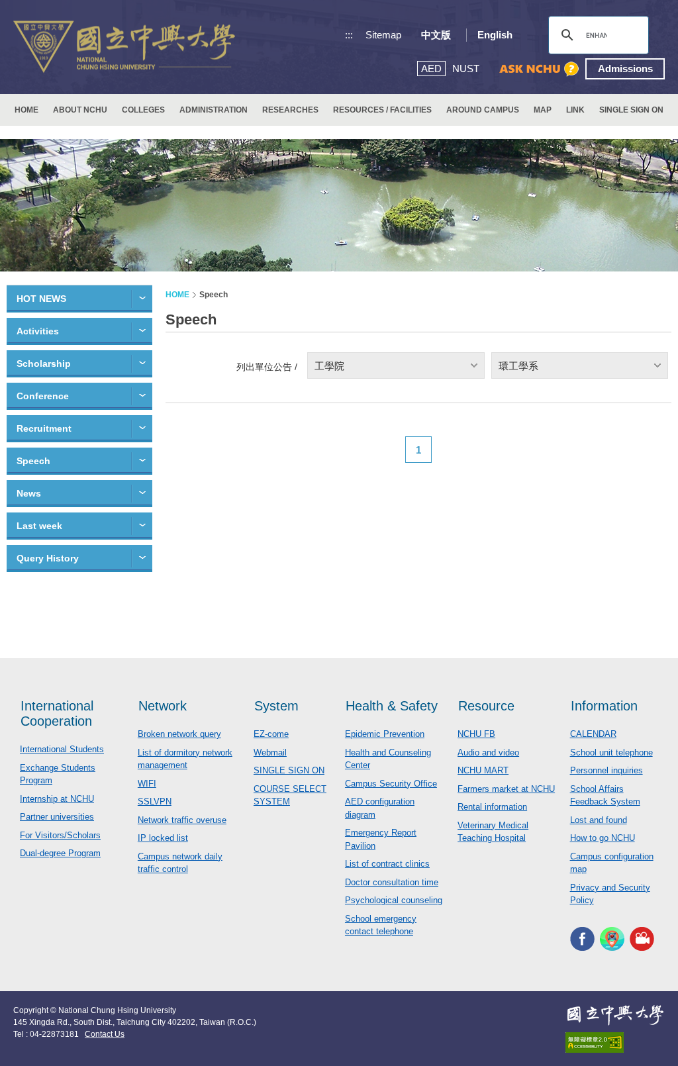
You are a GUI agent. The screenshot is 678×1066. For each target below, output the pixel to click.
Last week (39, 525)
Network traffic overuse (182, 820)
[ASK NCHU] (539, 69)
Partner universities (57, 817)
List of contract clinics (387, 864)
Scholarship (44, 363)
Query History (48, 558)
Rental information (492, 807)
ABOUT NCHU (80, 110)
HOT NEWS (41, 298)
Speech (33, 461)
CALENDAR (593, 734)
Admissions (625, 68)
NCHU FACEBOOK (582, 939)
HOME (26, 110)
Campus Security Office (391, 784)
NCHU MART (483, 770)
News (29, 493)
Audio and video (488, 752)
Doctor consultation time (391, 882)
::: (349, 34)
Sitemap (383, 34)
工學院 (329, 365)
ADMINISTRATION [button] (213, 110)
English (494, 34)
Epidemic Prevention (384, 734)
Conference (43, 396)
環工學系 (518, 365)
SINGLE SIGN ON (631, 110)
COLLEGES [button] (143, 110)
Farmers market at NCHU (506, 789)
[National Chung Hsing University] (124, 47)
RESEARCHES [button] (290, 110)
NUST (465, 68)
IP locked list (163, 838)
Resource (486, 706)
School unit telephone (611, 752)
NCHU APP (612, 939)
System (276, 706)
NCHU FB (476, 734)
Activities (38, 331)
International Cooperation (57, 713)
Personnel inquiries (606, 770)
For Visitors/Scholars (60, 835)
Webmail (270, 752)
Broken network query (179, 734)
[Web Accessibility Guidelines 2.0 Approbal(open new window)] (615, 1042)
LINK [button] (575, 110)
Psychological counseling (393, 900)
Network (162, 706)
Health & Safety (392, 706)
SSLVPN (154, 801)
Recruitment (44, 428)
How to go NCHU (602, 838)
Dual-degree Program (60, 853)
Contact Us (104, 1034)
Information (604, 706)
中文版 (436, 34)
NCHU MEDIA (642, 939)
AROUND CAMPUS (482, 110)
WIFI (147, 784)
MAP (543, 110)
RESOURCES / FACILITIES (382, 110)
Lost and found (598, 820)
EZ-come (271, 734)
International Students (62, 749)
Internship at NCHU (57, 799)
